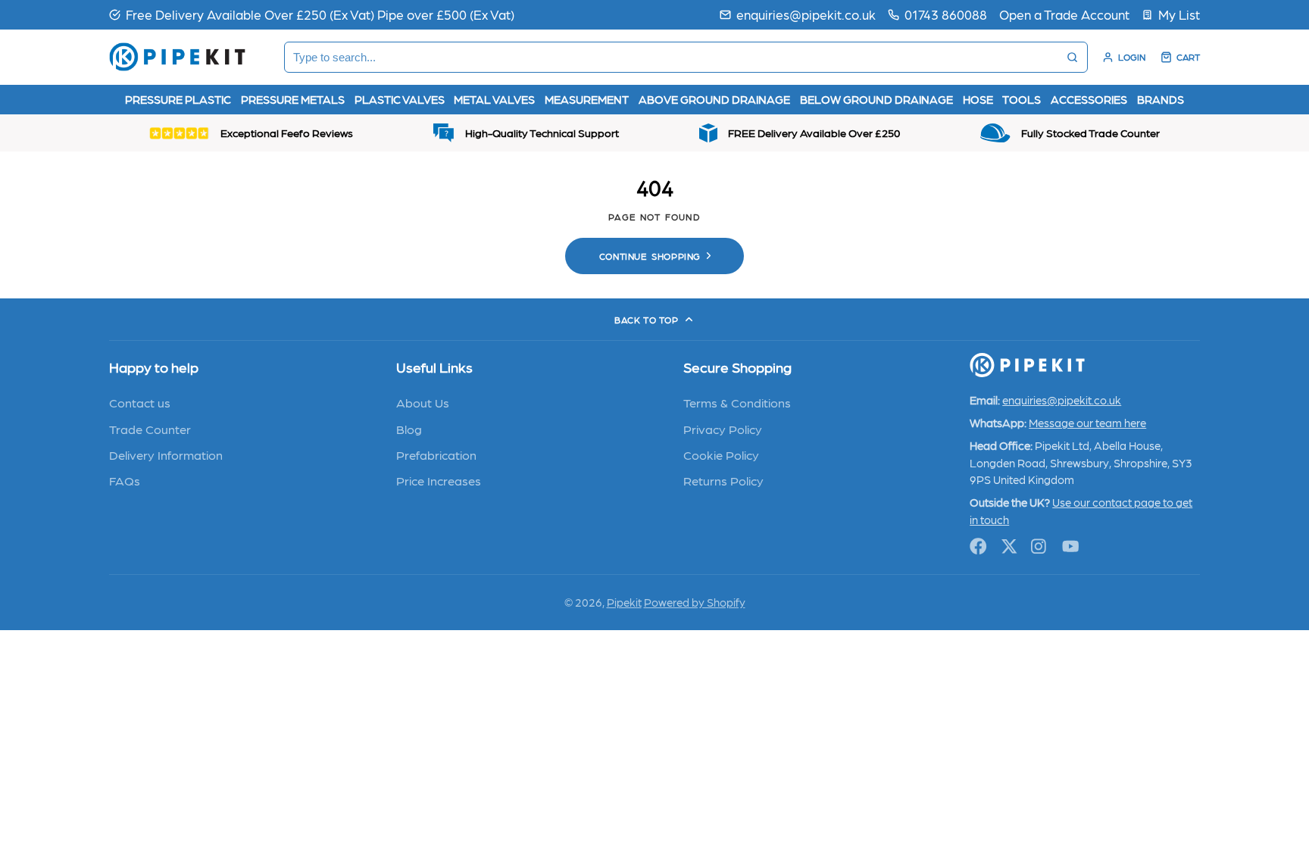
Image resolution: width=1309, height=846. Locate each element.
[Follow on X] (1009, 546)
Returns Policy (723, 480)
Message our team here (1087, 422)
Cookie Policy (721, 454)
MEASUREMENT (587, 99)
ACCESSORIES (1089, 99)
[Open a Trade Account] (1064, 14)
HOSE (978, 99)
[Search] (1072, 57)
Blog (409, 428)
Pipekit (624, 602)
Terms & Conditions (737, 402)
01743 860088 (945, 14)
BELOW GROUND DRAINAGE (876, 99)
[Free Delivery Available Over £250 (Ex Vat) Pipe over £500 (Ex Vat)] (311, 14)
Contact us (139, 402)
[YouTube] (1070, 546)
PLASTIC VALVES (400, 99)
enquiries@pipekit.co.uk (806, 14)
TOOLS (1021, 99)
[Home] (177, 56)
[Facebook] (978, 546)
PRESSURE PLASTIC (178, 99)
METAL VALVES (494, 99)
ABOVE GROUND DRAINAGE (714, 99)
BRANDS (1160, 99)
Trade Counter (150, 428)
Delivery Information (166, 454)
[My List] (1171, 14)
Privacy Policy (722, 428)
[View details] (1027, 365)
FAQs (124, 480)
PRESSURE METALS (293, 99)
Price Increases (438, 480)
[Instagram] (1039, 546)
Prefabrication (436, 454)
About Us (422, 402)
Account (1123, 57)
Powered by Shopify (694, 602)
